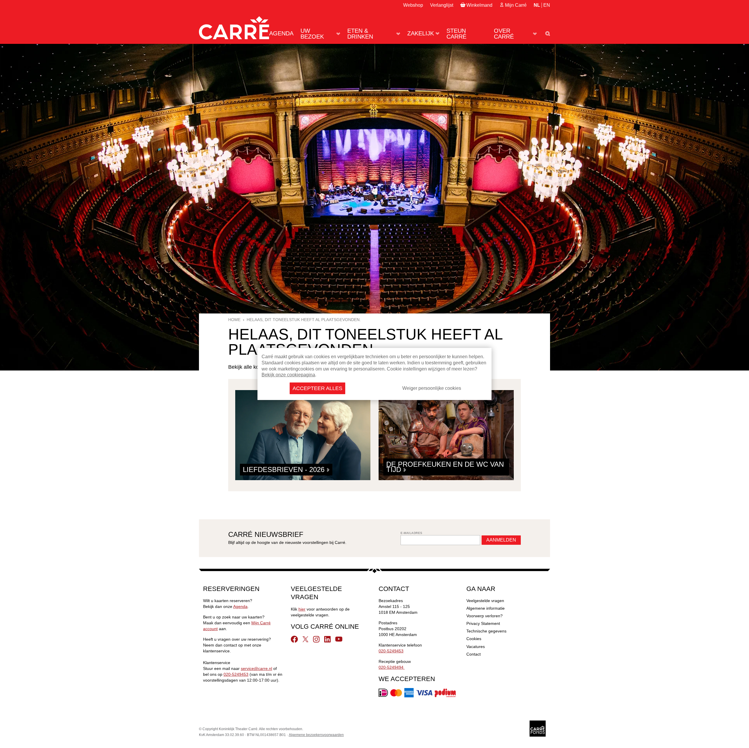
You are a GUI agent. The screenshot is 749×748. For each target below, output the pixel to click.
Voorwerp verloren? (484, 615)
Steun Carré (456, 33)
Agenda (281, 33)
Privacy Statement (483, 623)
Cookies (473, 638)
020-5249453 (236, 674)
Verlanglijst (441, 5)
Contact (473, 654)
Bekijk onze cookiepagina (288, 374)
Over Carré (504, 33)
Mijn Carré (516, 5)
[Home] (234, 27)
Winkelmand (479, 5)
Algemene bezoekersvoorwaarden (316, 735)
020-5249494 (392, 667)
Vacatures (475, 646)
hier (301, 609)
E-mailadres (411, 533)
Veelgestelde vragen (485, 600)
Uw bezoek (312, 33)
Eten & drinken (360, 33)
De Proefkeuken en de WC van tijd (445, 466)
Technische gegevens (486, 631)
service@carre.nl (256, 668)
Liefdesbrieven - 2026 (285, 469)
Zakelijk (420, 33)
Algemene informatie (485, 608)
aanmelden (501, 539)
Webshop (413, 5)
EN (546, 5)
